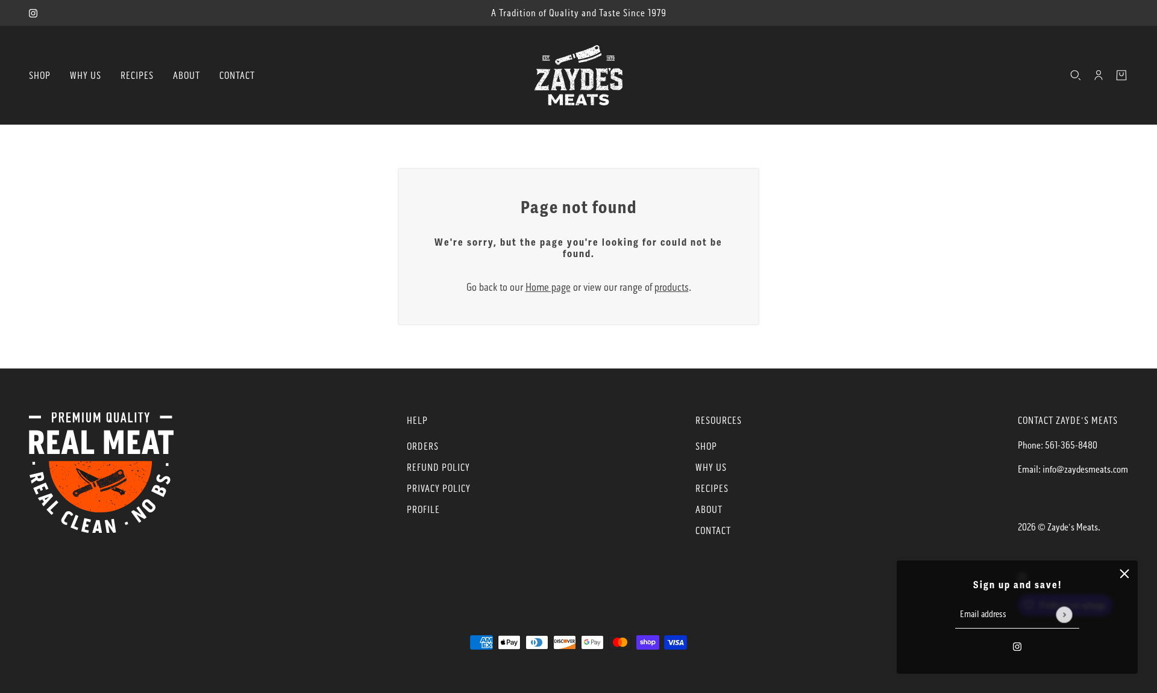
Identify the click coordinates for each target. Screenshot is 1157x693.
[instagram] (33, 13)
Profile (423, 509)
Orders (423, 446)
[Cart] (1121, 75)
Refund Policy (438, 467)
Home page (548, 287)
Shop (706, 446)
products (671, 287)
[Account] (1098, 75)
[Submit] (1064, 614)
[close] (1124, 574)
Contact (713, 530)
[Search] (1075, 75)
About (709, 509)
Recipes (712, 488)
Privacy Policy (439, 488)
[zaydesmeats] (578, 75)
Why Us (711, 467)
